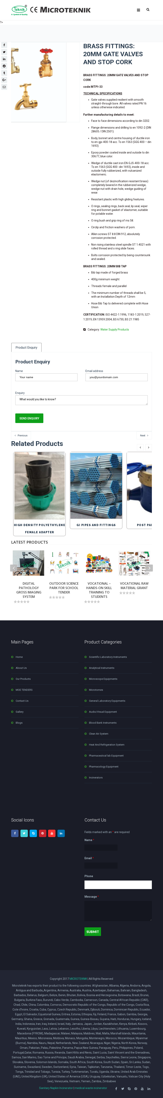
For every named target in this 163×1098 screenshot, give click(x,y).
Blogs (19, 722)
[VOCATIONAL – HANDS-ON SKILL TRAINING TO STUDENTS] (99, 563)
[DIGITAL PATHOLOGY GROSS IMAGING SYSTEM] (29, 563)
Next (142, 435)
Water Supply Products (114, 329)
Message (91, 896)
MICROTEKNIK (78, 978)
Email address (94, 371)
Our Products (23, 678)
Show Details (40, 510)
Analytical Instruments (101, 667)
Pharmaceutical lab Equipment (106, 755)
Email (89, 858)
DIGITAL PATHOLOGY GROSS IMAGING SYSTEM (28, 590)
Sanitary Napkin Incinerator (56, 1088)
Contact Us (22, 700)
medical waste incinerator (91, 1088)
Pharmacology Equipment (103, 766)
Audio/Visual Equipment (103, 711)
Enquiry (20, 393)
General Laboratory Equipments (107, 700)
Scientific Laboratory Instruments (108, 656)
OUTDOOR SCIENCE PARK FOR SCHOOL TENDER (64, 587)
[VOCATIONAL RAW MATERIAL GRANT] (134, 563)
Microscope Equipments (103, 678)
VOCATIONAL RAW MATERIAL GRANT (134, 585)
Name (19, 371)
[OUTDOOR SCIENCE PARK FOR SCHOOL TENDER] (64, 563)
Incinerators (96, 777)
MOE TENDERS (24, 689)
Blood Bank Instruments (102, 722)
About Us (21, 667)
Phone (88, 876)
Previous (22, 435)
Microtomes (96, 689)
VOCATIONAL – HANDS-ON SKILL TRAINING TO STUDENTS (99, 590)
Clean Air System (98, 733)
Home (19, 656)
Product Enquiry (26, 347)
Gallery (19, 711)
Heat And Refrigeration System (106, 744)
